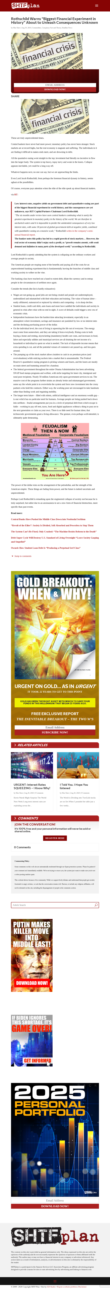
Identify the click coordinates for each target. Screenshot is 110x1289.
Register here (55, 838)
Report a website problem (67, 1287)
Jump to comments (22, 556)
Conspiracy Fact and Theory (51, 28)
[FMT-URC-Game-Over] (32, 1065)
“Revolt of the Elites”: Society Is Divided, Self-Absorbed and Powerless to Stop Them (52, 525)
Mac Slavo (16, 28)
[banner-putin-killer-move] (32, 991)
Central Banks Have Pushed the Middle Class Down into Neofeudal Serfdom (48, 519)
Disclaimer (82, 1287)
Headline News (67, 28)
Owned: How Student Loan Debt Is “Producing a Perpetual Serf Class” (45, 548)
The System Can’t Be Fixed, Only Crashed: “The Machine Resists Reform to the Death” (54, 531)
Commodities (36, 28)
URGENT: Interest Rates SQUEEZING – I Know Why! (32, 786)
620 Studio (51, 1287)
